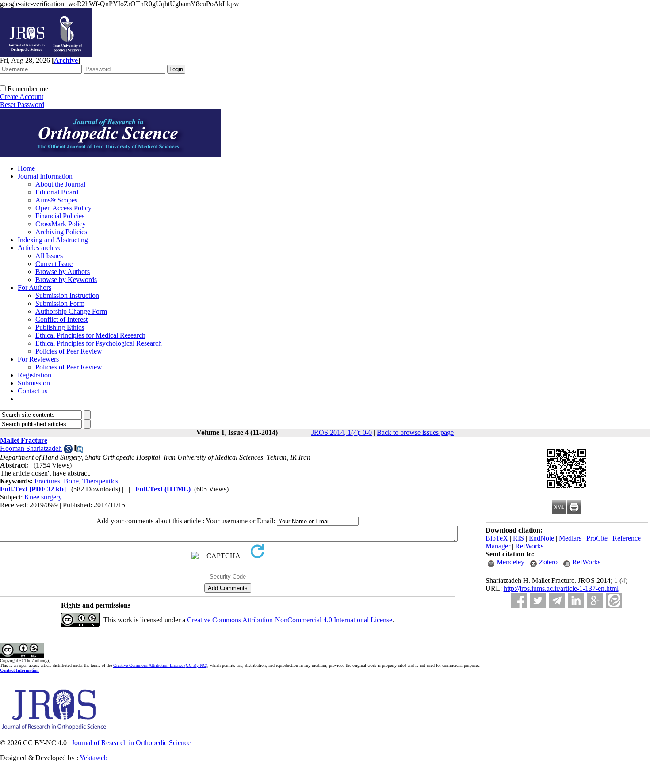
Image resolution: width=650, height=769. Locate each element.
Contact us (32, 391)
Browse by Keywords (66, 279)
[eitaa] (614, 600)
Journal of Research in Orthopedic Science (131, 742)
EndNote (541, 538)
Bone (71, 481)
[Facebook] (519, 600)
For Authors (34, 287)
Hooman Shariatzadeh (31, 448)
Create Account (21, 96)
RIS (518, 538)
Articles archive (39, 247)
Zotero (548, 562)
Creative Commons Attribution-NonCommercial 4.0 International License (289, 620)
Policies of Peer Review (68, 351)
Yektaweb (93, 757)
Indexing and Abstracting (53, 240)
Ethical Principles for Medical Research (90, 335)
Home (26, 168)
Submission (34, 383)
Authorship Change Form (71, 311)
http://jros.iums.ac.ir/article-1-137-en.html (561, 588)
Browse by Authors (62, 271)
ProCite (597, 538)
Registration (34, 375)
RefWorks (529, 546)
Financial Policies (59, 216)
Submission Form (59, 303)
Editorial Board (56, 192)
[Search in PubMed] (78, 451)
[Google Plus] (595, 600)
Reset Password (22, 104)
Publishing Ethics (59, 327)
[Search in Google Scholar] (68, 451)
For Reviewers (38, 359)
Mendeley (510, 562)
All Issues (49, 255)
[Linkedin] (576, 600)
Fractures (47, 481)
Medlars (570, 538)
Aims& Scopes (56, 200)
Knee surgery (43, 497)
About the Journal (60, 184)
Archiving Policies (61, 232)
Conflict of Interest (61, 319)
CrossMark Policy (60, 224)
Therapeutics (100, 481)
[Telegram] (557, 600)
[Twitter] (538, 600)
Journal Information (45, 176)
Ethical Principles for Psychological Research (98, 343)
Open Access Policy (63, 208)
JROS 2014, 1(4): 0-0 (341, 432)
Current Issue (54, 263)
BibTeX (497, 538)
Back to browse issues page (415, 432)
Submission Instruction (67, 295)
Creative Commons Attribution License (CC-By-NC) (160, 665)
